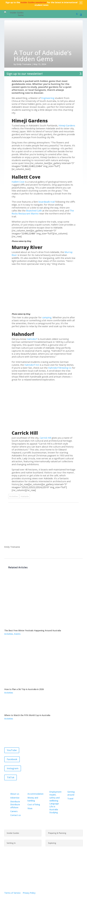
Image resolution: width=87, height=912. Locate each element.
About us (14, 793)
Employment (55, 791)
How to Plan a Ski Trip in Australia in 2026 (24, 689)
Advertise (14, 797)
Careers (14, 811)
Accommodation (35, 793)
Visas (30, 808)
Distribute (15, 801)
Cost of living (34, 804)
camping (46, 317)
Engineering (47, 98)
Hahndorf (32, 339)
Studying (53, 812)
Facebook (12, 759)
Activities (13, 496)
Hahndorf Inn (31, 364)
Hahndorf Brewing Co (59, 367)
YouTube (12, 750)
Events (17, 634)
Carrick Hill (45, 437)
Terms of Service (12, 892)
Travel (70, 798)
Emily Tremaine (24, 64)
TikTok (10, 777)
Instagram (12, 768)
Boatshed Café (34, 210)
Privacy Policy (29, 892)
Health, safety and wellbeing (54, 797)
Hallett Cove (18, 181)
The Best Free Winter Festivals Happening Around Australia (32, 630)
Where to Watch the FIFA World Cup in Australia (27, 715)
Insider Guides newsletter (34, 2)
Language (54, 803)
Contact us (15, 815)
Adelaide (25, 496)
